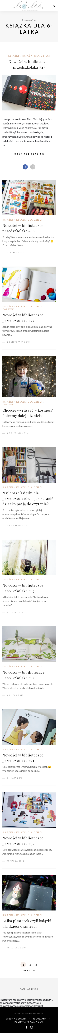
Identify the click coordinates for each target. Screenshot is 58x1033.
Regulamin (40, 1019)
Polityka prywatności (29, 1022)
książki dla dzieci (36, 55)
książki (13, 55)
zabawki (8, 309)
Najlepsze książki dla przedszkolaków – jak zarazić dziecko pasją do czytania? (27, 498)
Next (27, 970)
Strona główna (16, 1019)
